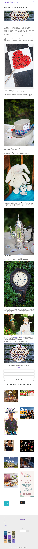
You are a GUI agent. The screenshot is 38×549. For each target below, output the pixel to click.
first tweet (18, 35)
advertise (15, 337)
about (4, 519)
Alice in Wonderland (20, 33)
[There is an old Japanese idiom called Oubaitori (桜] (5, 541)
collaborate (7, 338)
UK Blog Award (27, 38)
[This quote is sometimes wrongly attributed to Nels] (9, 541)
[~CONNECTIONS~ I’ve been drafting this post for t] (5, 533)
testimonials (5, 525)
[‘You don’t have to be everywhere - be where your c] (13, 541)
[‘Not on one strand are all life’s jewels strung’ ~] (13, 533)
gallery (5, 520)
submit (22, 337)
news (4, 522)
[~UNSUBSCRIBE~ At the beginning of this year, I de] (9, 533)
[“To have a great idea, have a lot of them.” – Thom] (5, 537)
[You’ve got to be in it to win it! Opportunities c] (13, 537)
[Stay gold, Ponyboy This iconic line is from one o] (9, 537)
